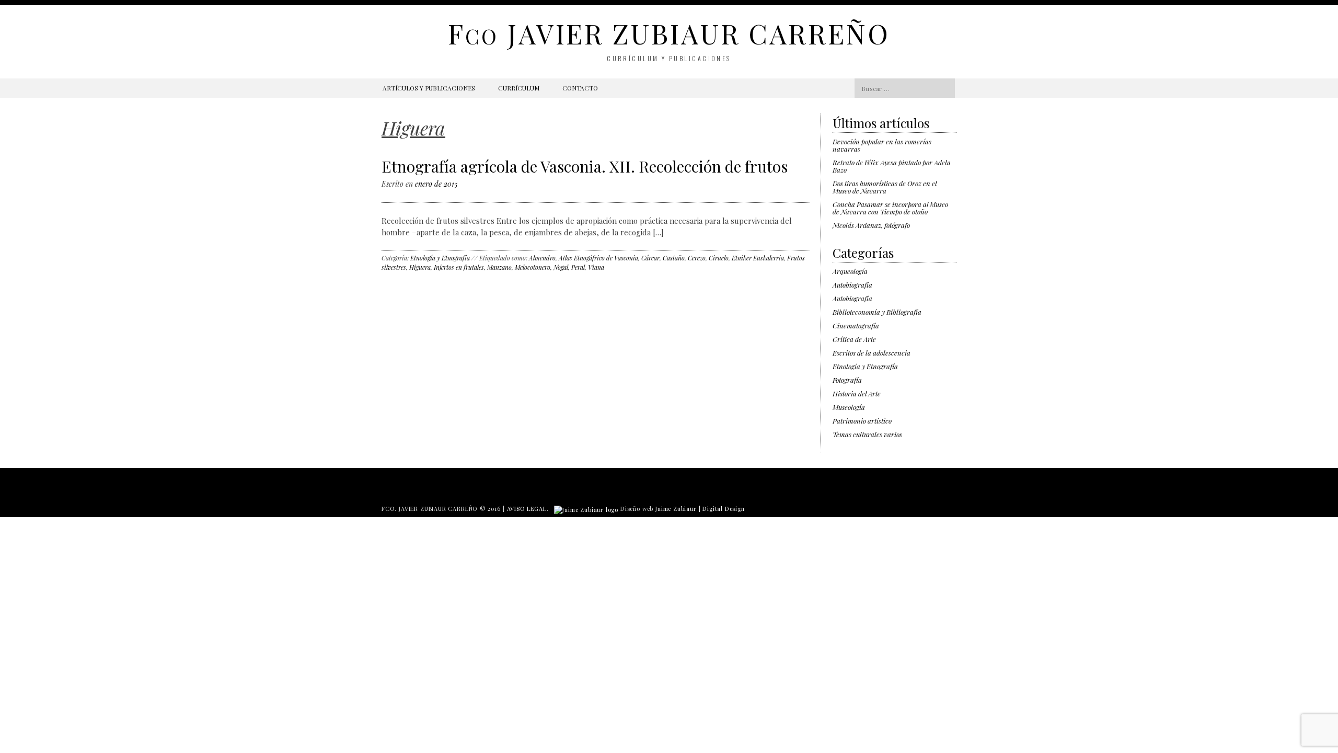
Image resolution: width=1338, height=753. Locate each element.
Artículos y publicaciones (429, 88)
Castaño (674, 258)
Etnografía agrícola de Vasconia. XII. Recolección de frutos (585, 166)
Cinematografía (856, 325)
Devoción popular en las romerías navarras (882, 145)
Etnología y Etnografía (440, 258)
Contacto (580, 88)
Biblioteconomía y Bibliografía (877, 311)
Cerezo (697, 258)
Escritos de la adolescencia (871, 352)
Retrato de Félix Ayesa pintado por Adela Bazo (892, 166)
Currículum (518, 88)
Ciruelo (719, 258)
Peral (578, 267)
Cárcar (650, 258)
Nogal (560, 267)
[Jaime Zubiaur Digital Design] (586, 508)
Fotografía (847, 379)
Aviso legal (527, 508)
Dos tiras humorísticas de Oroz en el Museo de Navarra (885, 187)
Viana (596, 267)
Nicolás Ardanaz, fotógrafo (871, 225)
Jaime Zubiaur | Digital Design (700, 508)
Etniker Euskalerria (758, 258)
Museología (849, 407)
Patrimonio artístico (862, 420)
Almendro (542, 258)
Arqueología (850, 271)
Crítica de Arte (854, 339)
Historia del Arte (857, 393)
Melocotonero (532, 267)
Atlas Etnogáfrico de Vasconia (598, 258)
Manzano (499, 267)
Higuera (420, 267)
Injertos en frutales (459, 267)
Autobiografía (852, 284)
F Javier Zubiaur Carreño (669, 33)
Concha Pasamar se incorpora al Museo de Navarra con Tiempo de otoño (890, 208)
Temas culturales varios (867, 434)
